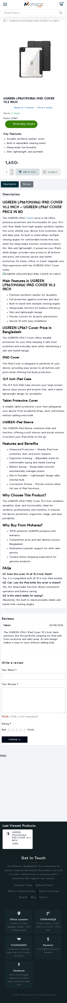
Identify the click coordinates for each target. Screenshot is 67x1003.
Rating (5, 724)
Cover (30, 218)
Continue (13, 739)
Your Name (8, 670)
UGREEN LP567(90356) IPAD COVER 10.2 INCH (21, 836)
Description (9, 184)
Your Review (9, 684)
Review (27, 184)
